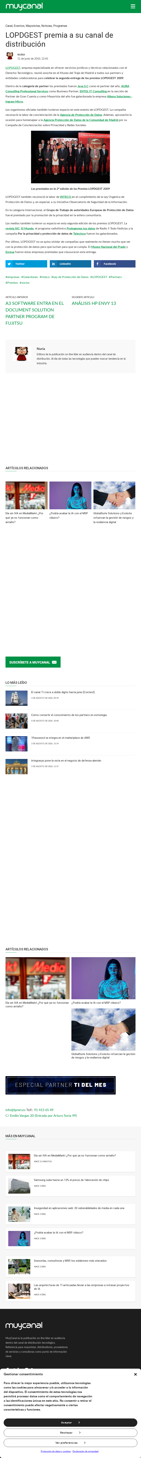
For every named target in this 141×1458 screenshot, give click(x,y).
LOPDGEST (13, 67)
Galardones (30, 277)
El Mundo (27, 228)
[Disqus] (70, 585)
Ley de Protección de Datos (70, 277)
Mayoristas (33, 26)
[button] (135, 1374)
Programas (60, 26)
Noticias (46, 26)
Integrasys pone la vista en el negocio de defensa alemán (66, 760)
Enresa (10, 252)
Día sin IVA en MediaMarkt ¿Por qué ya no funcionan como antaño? (75, 1155)
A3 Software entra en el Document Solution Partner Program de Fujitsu (35, 313)
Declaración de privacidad (85, 1451)
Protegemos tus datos (81, 228)
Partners (116, 277)
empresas (13, 277)
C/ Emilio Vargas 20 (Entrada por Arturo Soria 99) (41, 1115)
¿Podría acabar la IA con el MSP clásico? (58, 1232)
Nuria (41, 349)
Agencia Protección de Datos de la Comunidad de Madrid (81, 120)
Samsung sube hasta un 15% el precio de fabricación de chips (71, 1180)
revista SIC (13, 228)
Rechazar (66, 1433)
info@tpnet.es (16, 1110)
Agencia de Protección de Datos (81, 114)
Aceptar (66, 1422)
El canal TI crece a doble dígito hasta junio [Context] (63, 692)
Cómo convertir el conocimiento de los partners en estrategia (69, 715)
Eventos (19, 26)
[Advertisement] (70, 421)
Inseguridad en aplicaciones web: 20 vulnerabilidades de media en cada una (79, 1208)
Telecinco (79, 233)
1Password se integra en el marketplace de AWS (60, 737)
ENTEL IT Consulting (93, 91)
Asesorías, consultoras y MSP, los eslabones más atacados (70, 1260)
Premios (12, 282)
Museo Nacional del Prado (108, 246)
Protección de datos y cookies (56, 1451)
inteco (45, 277)
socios (25, 282)
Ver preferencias (66, 1443)
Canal (9, 26)
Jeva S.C (82, 86)
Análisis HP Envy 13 (94, 303)
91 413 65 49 (43, 1110)
